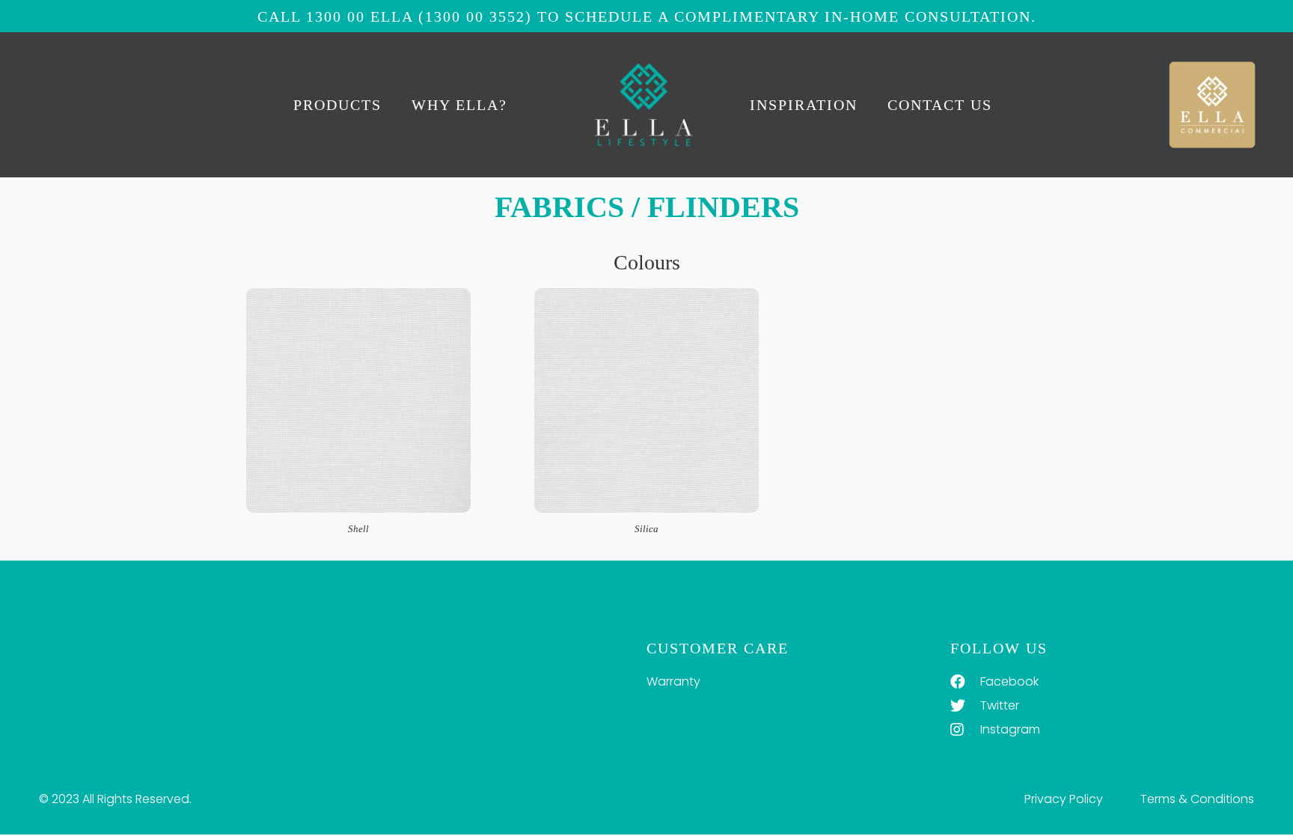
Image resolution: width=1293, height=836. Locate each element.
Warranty (673, 681)
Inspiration (804, 105)
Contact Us (939, 105)
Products (337, 105)
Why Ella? (459, 105)
